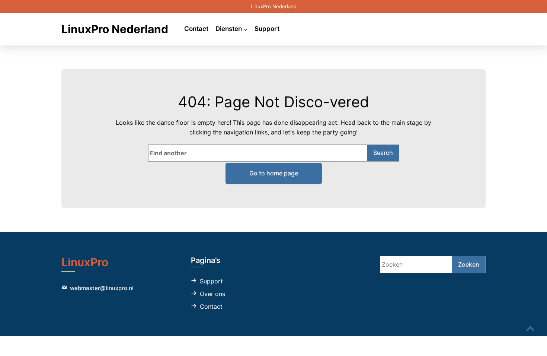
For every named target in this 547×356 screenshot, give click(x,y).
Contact (211, 306)
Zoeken (468, 264)
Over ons (212, 294)
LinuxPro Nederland (114, 29)
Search (383, 152)
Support (211, 281)
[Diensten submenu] (245, 29)
